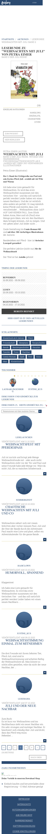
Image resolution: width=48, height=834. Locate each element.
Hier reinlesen (12, 139)
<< (4, 747)
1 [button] (14, 376)
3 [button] (21, 376)
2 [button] (18, 376)
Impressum (24, 799)
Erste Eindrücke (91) (31, 405)
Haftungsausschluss (24, 826)
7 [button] (35, 376)
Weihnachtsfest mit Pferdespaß (21, 446)
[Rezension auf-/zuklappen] (44, 473)
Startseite (8, 39)
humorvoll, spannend (24, 572)
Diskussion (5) (9, 405)
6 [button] (32, 376)
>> (43, 747)
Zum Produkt (11, 133)
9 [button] (42, 376)
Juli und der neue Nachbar (19, 707)
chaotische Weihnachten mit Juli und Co (20, 510)
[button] (37, 2)
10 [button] (45, 376)
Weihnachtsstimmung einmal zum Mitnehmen (22, 642)
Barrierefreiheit (24, 820)
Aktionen (23, 39)
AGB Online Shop (24, 815)
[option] (24, 19)
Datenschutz (24, 804)
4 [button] (25, 376)
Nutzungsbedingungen (24, 809)
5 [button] (28, 376)
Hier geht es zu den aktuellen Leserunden (26, 319)
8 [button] (38, 376)
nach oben (36, 757)
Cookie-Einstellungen (24, 831)
